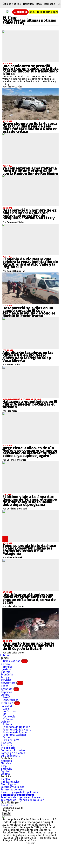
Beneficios (7, 805)
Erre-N (6, 697)
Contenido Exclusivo (13, 750)
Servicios (6, 680)
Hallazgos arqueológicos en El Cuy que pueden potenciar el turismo (29, 404)
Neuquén (28, 3)
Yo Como (7, 719)
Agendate (9, 689)
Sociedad (7, 63)
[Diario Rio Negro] (3, 816)
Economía (7, 674)
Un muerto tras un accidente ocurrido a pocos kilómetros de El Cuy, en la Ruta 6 (28, 646)
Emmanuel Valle (15, 222)
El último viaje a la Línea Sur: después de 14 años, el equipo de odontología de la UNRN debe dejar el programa (29, 500)
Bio (4, 714)
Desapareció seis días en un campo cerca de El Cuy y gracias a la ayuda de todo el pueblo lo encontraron (28, 312)
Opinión (5, 722)
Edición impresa (10, 755)
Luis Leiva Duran (15, 606)
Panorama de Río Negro (16, 729)
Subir (7, 813)
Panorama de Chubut (15, 732)
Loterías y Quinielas (12, 787)
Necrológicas (8, 784)
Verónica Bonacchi (17, 509)
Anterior (5, 655)
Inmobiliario (8, 748)
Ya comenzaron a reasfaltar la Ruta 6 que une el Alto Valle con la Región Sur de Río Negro (30, 171)
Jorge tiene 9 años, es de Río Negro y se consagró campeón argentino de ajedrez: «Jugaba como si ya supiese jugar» (30, 452)
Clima (5, 709)
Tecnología (8, 716)
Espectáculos (10, 700)
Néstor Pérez (14, 364)
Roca (39, 3)
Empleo (5, 779)
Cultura (5, 695)
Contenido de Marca (13, 753)
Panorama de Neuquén (16, 727)
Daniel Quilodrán (16, 271)
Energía (5, 672)
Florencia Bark (14, 557)
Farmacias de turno (12, 789)
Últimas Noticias (14, 661)
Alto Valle (6, 763)
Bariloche (49, 3)
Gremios (7, 667)
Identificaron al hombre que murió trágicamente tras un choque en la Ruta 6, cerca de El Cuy (29, 598)
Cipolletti (6, 771)
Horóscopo (8, 711)
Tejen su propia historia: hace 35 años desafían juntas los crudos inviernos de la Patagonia (29, 549)
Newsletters (12, 682)
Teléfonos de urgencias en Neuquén (22, 800)
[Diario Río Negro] (8, 11)
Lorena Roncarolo (16, 460)
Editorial (7, 724)
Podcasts (6, 745)
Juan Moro (12, 411)
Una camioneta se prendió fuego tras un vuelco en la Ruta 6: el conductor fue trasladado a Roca (30, 70)
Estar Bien (10, 703)
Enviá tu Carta (10, 740)
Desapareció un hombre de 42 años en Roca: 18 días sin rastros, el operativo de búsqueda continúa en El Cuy (29, 214)
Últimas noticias (11, 3)
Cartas (6, 737)
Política (5, 664)
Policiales (6, 742)
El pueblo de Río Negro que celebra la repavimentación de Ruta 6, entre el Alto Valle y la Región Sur (30, 263)
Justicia (6, 669)
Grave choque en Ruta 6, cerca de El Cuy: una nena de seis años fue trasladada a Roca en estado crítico (30, 127)
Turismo (5, 677)
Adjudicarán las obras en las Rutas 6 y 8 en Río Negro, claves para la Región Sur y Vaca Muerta (27, 356)
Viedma (5, 774)
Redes (4, 686)
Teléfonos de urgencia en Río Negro (22, 797)
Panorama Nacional (14, 735)
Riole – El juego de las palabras (19, 792)
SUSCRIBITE (43, 12)
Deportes (6, 692)
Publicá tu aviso (10, 782)
